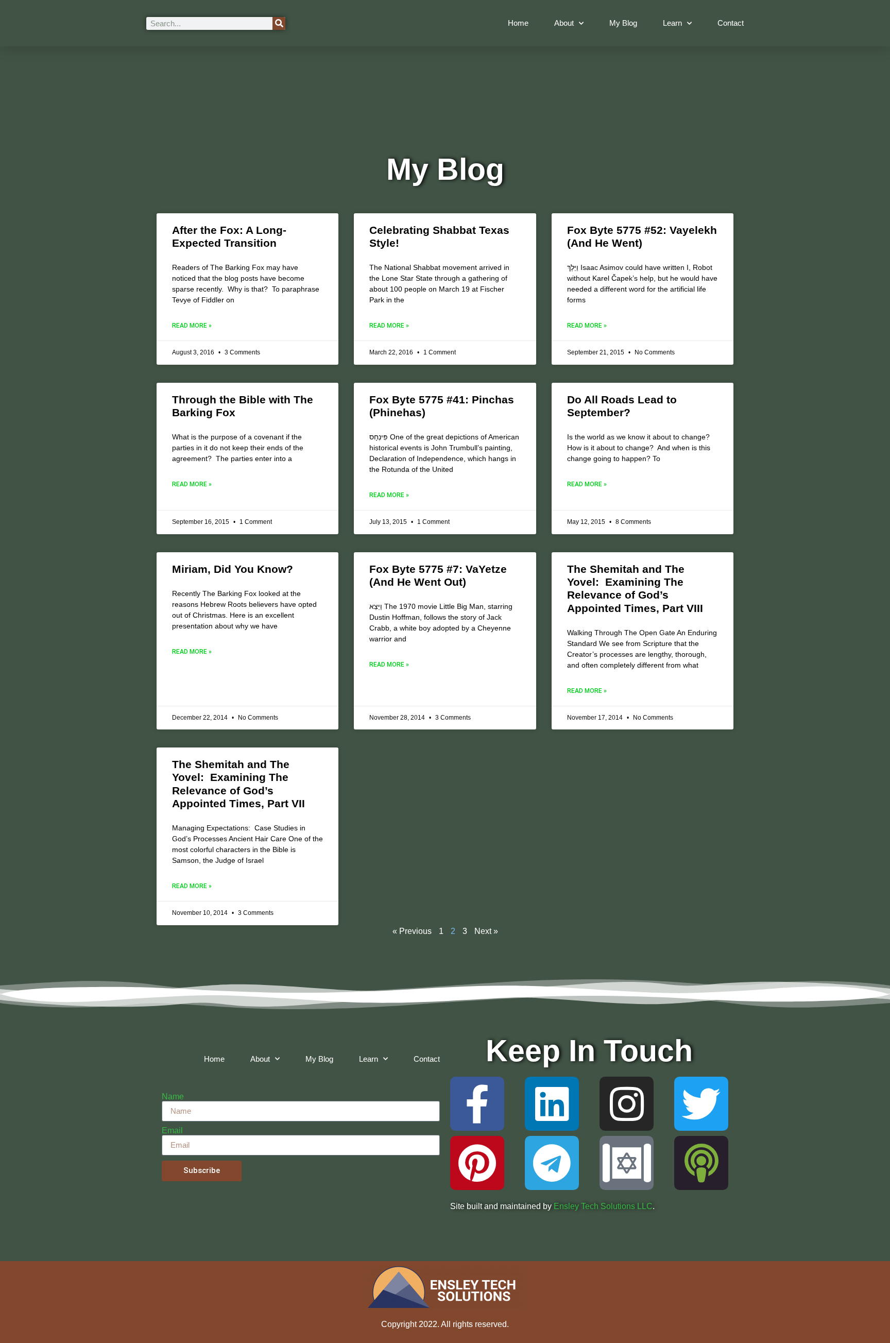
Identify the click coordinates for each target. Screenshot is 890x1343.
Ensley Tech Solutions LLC (603, 1206)
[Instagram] (627, 1104)
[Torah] (627, 1163)
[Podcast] (701, 1163)
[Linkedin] (552, 1104)
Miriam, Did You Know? (232, 569)
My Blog (623, 23)
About (564, 23)
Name (173, 1097)
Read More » (192, 325)
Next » (486, 931)
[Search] (278, 23)
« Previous (412, 931)
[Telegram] (552, 1163)
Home (518, 23)
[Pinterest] (477, 1163)
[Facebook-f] (477, 1104)
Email (172, 1131)
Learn (672, 23)
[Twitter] (701, 1104)
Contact (730, 23)
